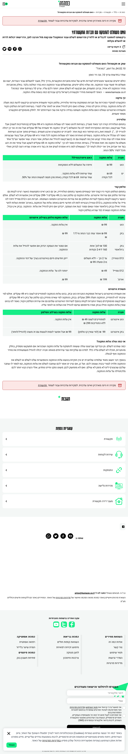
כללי (115, 12)
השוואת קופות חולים (68, 642)
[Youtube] (56, 624)
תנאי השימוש (92, 707)
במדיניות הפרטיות (51, 740)
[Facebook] (63, 536)
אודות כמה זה (115, 642)
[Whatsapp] (48, 536)
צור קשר (117, 647)
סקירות (99, 12)
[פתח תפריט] (123, 4)
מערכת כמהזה (119, 51)
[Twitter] (56, 536)
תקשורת (107, 12)
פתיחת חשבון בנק (26, 658)
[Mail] (70, 536)
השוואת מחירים (113, 637)
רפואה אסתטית (27, 642)
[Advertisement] (64, 567)
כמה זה (122, 12)
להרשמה (96, 727)
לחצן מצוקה (72, 652)
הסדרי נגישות (115, 658)
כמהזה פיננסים (27, 652)
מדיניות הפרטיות (63, 597)
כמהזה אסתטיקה (26, 637)
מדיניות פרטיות (114, 663)
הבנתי (12, 745)
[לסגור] (8, 733)
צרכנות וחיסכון (71, 658)
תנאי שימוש (116, 652)
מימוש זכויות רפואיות (67, 647)
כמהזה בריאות (71, 637)
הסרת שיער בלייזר (25, 647)
